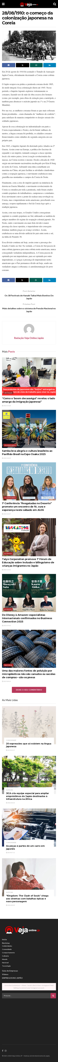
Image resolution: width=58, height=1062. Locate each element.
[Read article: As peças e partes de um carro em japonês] (29, 827)
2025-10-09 (7, 458)
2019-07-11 (11, 852)
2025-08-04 (7, 681)
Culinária (5, 956)
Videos (5, 974)
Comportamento (8, 953)
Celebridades (10, 445)
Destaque (8, 393)
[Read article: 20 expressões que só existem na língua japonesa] (29, 725)
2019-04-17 (11, 750)
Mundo (4, 959)
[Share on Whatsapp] (36, 65)
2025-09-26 (7, 625)
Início (4, 939)
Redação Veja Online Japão (29, 338)
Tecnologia (6, 966)
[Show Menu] (3, 4)
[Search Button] (54, 4)
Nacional (8, 665)
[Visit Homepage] (29, 4)
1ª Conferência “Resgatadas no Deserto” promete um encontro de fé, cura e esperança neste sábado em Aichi (27, 506)
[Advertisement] (29, 1019)
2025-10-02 (7, 569)
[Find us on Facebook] (2, 1050)
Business (8, 553)
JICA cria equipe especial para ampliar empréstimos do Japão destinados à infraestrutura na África (27, 796)
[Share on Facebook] (8, 65)
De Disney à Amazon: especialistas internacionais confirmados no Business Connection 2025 (27, 618)
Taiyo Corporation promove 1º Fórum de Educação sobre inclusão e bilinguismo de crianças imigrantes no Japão (28, 562)
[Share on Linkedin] (49, 65)
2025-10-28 (7, 405)
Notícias (9, 790)
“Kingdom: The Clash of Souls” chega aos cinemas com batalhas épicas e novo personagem (27, 898)
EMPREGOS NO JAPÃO (12, 978)
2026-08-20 (11, 803)
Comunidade (11, 740)
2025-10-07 (7, 514)
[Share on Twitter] (22, 65)
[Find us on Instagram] (6, 1050)
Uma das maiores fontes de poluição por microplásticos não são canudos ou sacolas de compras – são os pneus (28, 674)
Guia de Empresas (10, 971)
